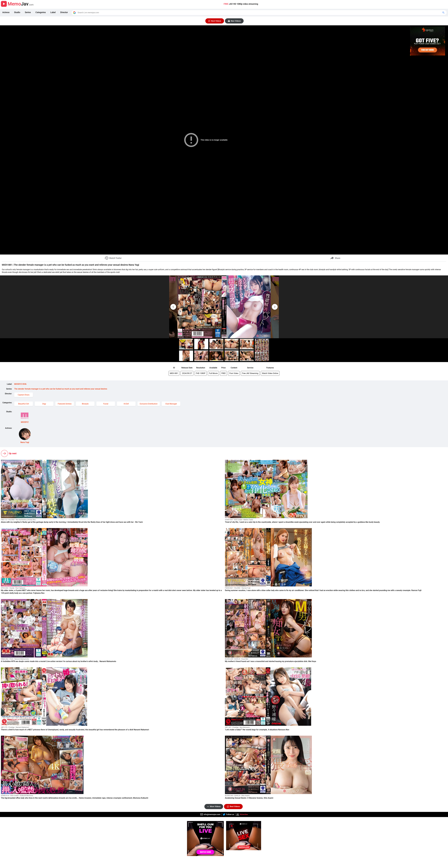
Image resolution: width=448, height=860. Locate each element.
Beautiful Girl (23, 404)
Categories (40, 12)
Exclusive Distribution (149, 404)
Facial (105, 404)
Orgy (44, 404)
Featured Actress (65, 404)
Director (64, 12)
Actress (5, 12)
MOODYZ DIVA (20, 384)
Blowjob (85, 404)
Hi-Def (126, 404)
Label (53, 12)
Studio (17, 12)
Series (28, 12)
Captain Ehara (23, 395)
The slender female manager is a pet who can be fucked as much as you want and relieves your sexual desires (60, 389)
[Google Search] (444, 12)
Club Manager (171, 404)
